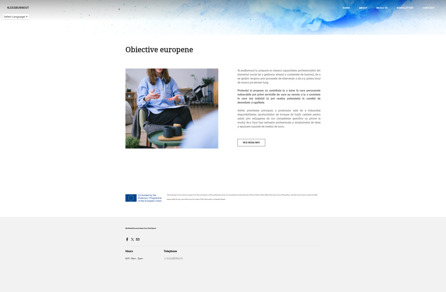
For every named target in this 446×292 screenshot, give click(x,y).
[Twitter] (132, 239)
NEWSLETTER (405, 7)
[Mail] (137, 239)
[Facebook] (127, 239)
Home (346, 7)
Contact (428, 7)
